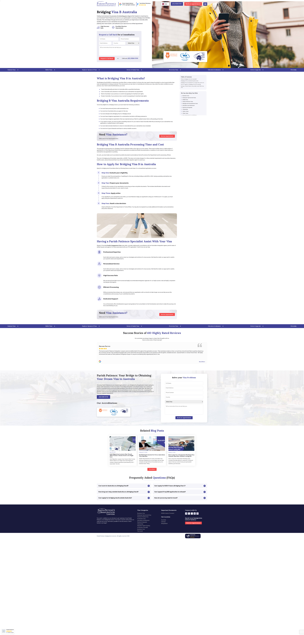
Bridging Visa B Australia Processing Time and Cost (192, 82)
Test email (140, 531)
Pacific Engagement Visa (114, 245)
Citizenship (140, 524)
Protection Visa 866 (142, 527)
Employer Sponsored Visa (144, 515)
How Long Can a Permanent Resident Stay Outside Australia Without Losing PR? (181, 455)
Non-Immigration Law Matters (190, 115)
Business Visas (11, 70)
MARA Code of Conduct (167, 513)
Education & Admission (143, 520)
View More (152, 469)
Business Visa (141, 513)
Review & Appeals (142, 522)
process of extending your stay (121, 16)
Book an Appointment (193, 4)
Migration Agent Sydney (143, 525)
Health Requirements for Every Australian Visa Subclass (152, 455)
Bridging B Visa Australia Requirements (189, 80)
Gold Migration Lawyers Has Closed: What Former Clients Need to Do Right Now (121, 455)
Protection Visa (141, 518)
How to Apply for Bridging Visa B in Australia (191, 84)
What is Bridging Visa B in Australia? (189, 79)
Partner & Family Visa (142, 517)
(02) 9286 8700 (133, 58)
